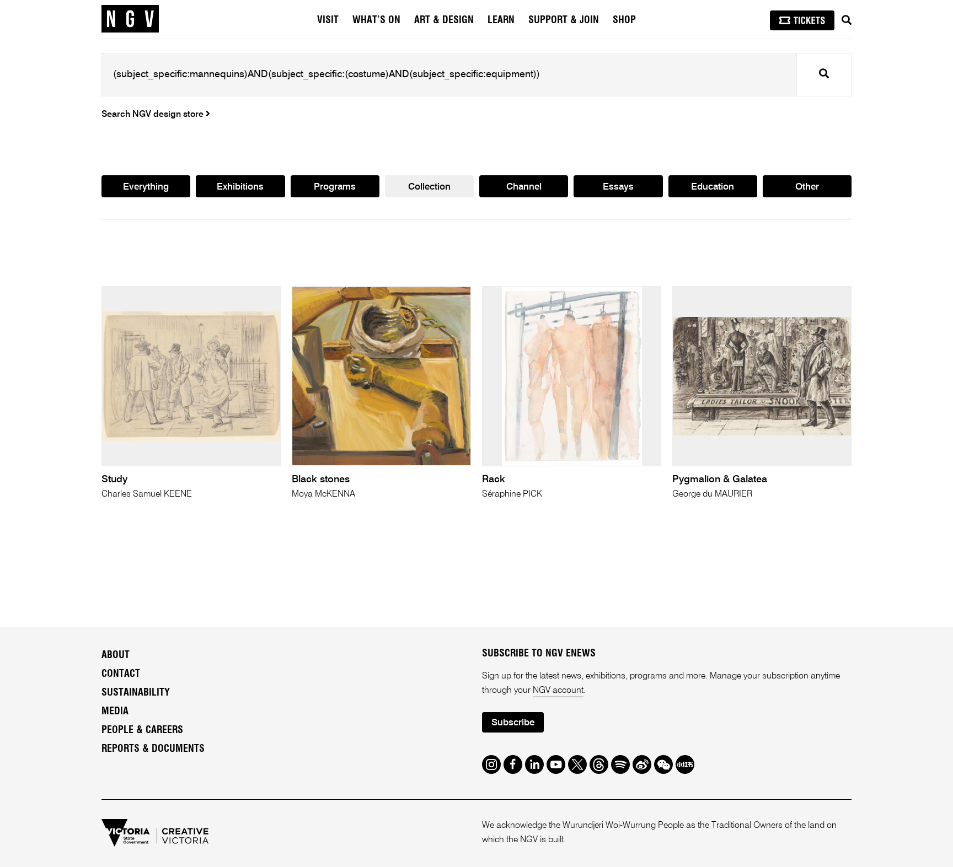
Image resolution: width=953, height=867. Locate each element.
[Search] (847, 20)
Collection (429, 187)
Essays (618, 187)
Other (807, 187)
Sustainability (135, 693)
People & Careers (142, 730)
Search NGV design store (153, 114)
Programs (335, 187)
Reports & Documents (153, 749)
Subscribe (512, 723)
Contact (120, 674)
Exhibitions (240, 187)
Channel (524, 187)
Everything (146, 187)
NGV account (558, 690)
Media (115, 712)
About (115, 655)
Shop (624, 20)
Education (712, 187)
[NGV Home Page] (130, 19)
